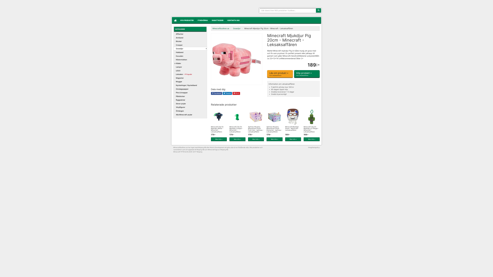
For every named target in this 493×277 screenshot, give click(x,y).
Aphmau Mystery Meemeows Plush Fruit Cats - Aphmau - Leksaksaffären (256, 129)
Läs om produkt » (278, 74)
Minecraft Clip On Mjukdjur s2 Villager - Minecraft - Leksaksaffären (311, 129)
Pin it (237, 93)
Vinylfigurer (180, 107)
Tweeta (228, 93)
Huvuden (179, 56)
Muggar (179, 82)
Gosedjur (179, 49)
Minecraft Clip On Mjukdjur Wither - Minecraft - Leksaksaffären (217, 129)
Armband (179, 38)
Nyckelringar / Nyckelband (186, 85)
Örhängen (180, 111)
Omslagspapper (182, 89)
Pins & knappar (182, 93)
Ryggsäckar (180, 100)
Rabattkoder (217, 20)
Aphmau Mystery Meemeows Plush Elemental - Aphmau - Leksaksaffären (274, 129)
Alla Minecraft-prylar (184, 115)
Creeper (179, 45)
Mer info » (218, 139)
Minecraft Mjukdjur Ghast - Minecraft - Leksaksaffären (292, 128)
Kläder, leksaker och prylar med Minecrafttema (192, 9)
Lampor (179, 67)
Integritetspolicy (314, 147)
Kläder (178, 63)
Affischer (179, 34)
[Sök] (318, 10)
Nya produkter (187, 20)
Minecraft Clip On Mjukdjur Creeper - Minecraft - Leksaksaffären (236, 129)
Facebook (217, 93)
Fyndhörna (203, 20)
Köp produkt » (304, 74)
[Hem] (175, 20)
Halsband (179, 52)
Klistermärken (181, 60)
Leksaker (184, 74)
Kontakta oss (233, 20)
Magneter (180, 78)
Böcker (179, 41)
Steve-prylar (181, 104)
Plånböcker (180, 96)
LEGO (178, 71)
